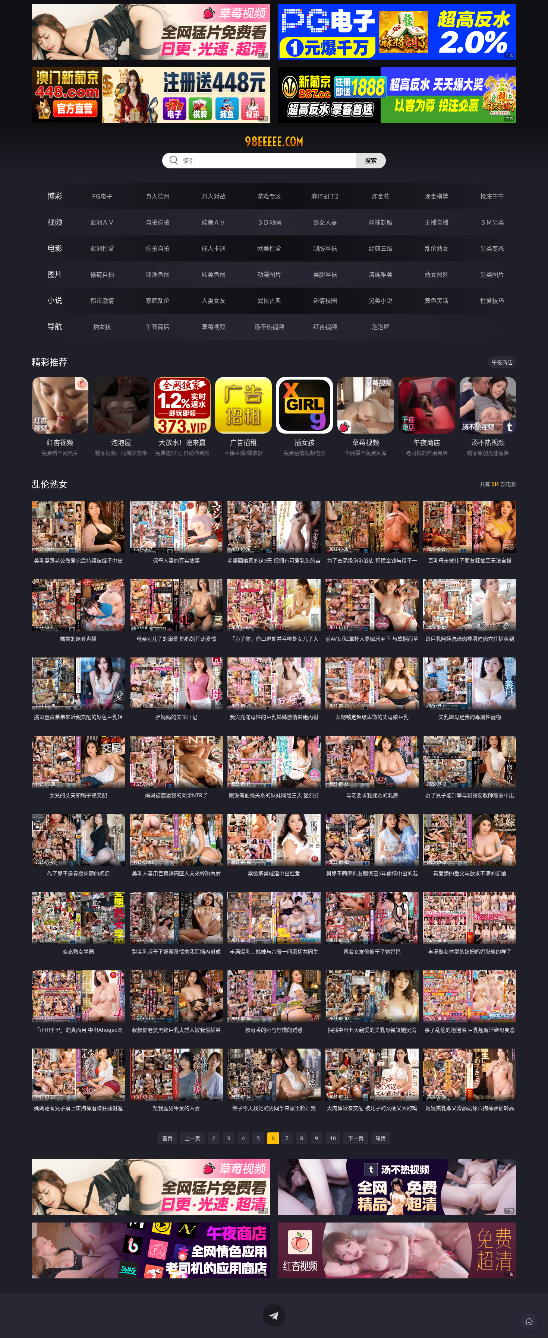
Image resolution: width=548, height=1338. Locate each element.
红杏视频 (325, 327)
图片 (54, 274)
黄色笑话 (436, 301)
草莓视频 (214, 327)
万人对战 (214, 196)
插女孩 (102, 327)
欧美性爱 (269, 248)
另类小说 (381, 301)
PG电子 (102, 196)
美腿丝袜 (325, 274)
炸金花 (381, 196)
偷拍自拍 (158, 248)
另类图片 (492, 274)
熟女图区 (436, 274)
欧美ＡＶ (214, 222)
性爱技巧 (492, 301)
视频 (54, 222)
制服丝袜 (325, 248)
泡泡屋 (381, 327)
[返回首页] (529, 1322)
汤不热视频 (269, 327)
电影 (54, 248)
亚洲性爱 (102, 248)
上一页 (192, 1138)
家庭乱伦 (158, 301)
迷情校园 (325, 301)
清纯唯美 (381, 274)
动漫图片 (269, 274)
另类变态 (492, 248)
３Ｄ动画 (269, 222)
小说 (54, 300)
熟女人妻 (325, 222)
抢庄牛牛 (492, 196)
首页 (167, 1138)
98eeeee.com (274, 141)
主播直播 (436, 222)
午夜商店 (158, 327)
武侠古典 (269, 301)
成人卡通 (214, 248)
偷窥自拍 (102, 274)
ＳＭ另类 (492, 222)
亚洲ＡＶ (102, 222)
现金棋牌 (436, 196)
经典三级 (381, 248)
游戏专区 (269, 196)
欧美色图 (214, 274)
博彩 (54, 196)
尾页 (380, 1138)
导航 (54, 326)
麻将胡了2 (324, 196)
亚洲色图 (158, 274)
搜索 (371, 160)
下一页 (355, 1138)
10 (333, 1138)
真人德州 (158, 196)
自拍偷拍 (158, 222)
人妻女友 (214, 301)
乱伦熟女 (436, 248)
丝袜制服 (381, 222)
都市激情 (102, 301)
